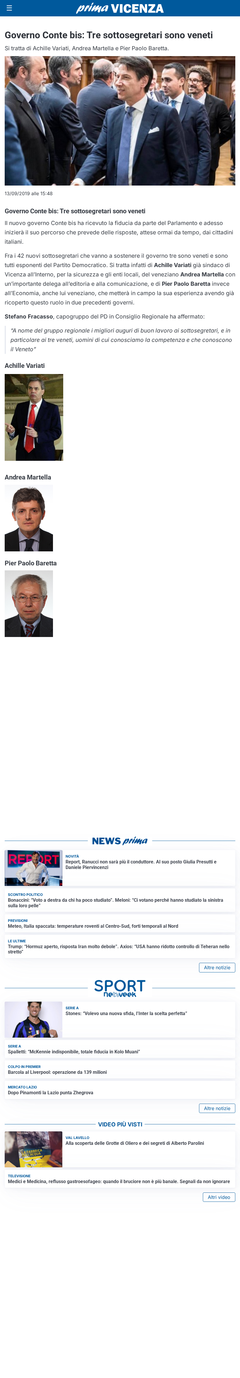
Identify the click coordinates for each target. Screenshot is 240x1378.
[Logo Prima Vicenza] (120, 8)
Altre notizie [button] (217, 967)
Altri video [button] (219, 1197)
